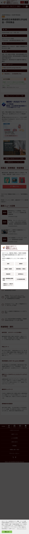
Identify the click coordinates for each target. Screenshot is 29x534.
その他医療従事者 (21, 279)
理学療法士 (20, 274)
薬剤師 (20, 263)
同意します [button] (7, 531)
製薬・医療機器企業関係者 (8, 279)
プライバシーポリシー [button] (21, 528)
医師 (8, 263)
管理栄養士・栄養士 (21, 268)
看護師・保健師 (8, 268)
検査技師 (8, 274)
